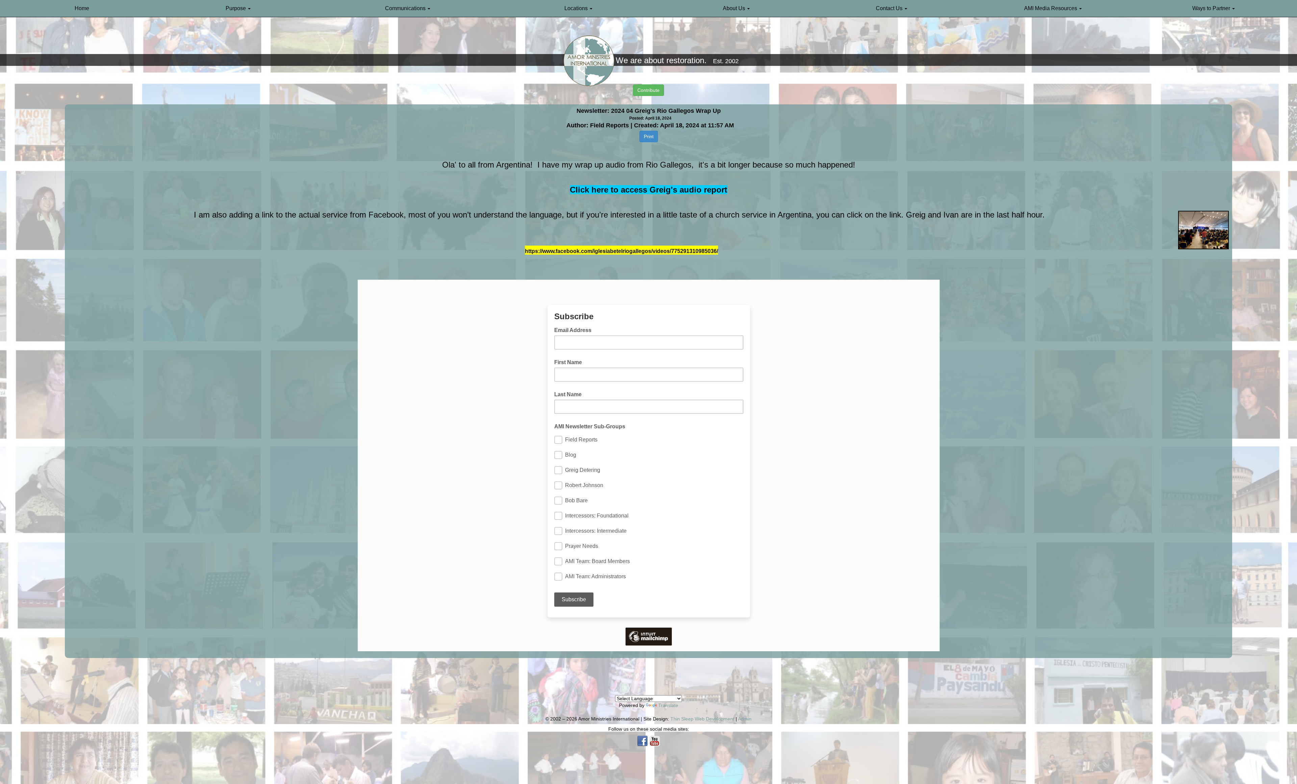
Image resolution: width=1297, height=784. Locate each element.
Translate (668, 705)
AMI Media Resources (1051, 8)
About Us (734, 8)
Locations (576, 8)
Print (649, 136)
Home (82, 8)
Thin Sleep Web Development (702, 719)
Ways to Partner (1211, 8)
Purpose (236, 8)
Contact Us (890, 8)
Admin (745, 719)
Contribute (648, 90)
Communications (406, 8)
